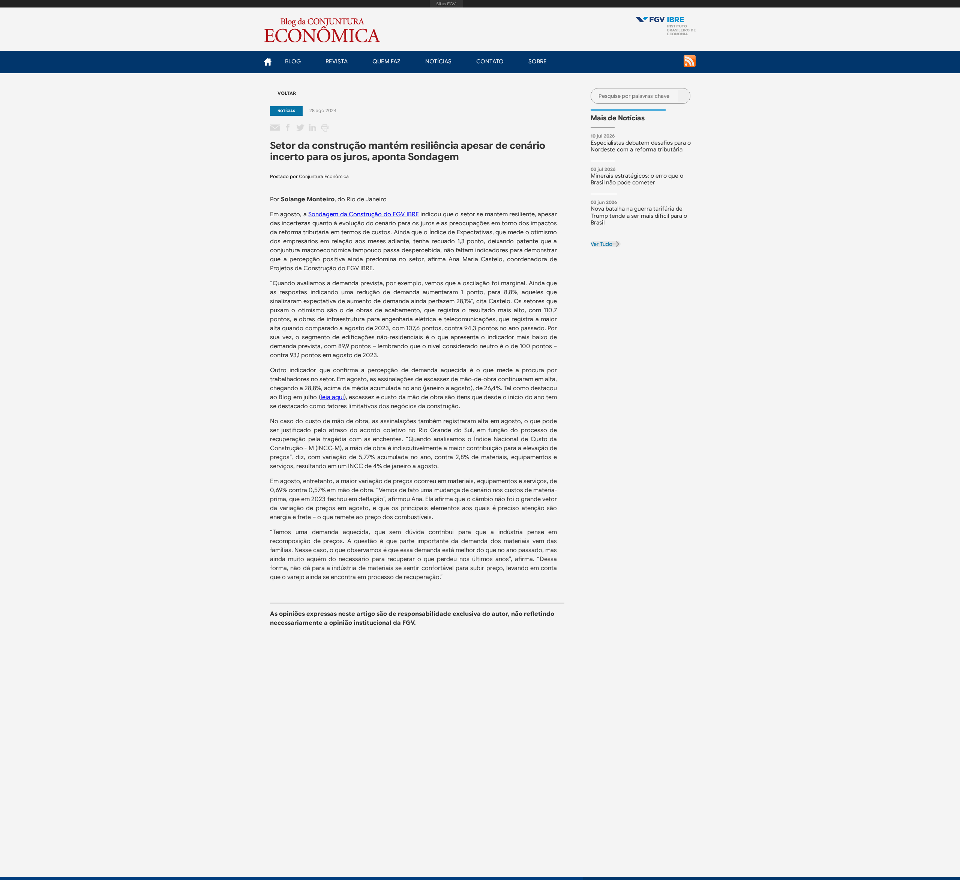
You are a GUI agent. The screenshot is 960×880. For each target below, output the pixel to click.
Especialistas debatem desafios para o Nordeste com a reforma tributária (641, 146)
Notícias (438, 61)
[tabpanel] (643, 143)
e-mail (275, 128)
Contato (490, 61)
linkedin (312, 128)
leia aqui (332, 397)
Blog (293, 61)
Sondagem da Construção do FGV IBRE (363, 214)
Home (267, 61)
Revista (337, 61)
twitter (300, 128)
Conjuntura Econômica (324, 176)
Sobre (537, 61)
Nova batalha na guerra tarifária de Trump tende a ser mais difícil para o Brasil (639, 215)
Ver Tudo (601, 244)
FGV (446, 3)
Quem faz (386, 61)
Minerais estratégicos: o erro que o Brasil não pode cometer (637, 179)
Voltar (287, 93)
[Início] (666, 27)
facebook (287, 128)
